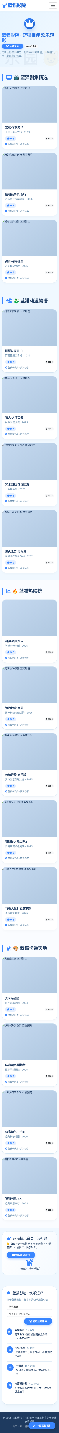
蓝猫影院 (16, 5)
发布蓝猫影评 (39, 1321)
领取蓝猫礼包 (22, 1254)
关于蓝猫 (17, 1426)
